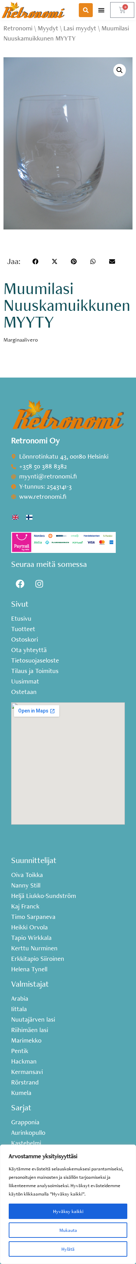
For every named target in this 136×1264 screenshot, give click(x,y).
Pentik (19, 1050)
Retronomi (17, 28)
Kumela (21, 1092)
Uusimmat (25, 681)
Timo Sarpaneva (33, 916)
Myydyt (48, 28)
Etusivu (21, 618)
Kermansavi (27, 1071)
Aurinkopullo (28, 1132)
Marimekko (26, 1040)
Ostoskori (24, 639)
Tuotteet (23, 629)
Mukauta (68, 1230)
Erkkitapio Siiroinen (37, 958)
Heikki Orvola (29, 927)
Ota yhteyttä (29, 649)
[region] (68, 1204)
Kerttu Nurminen (34, 948)
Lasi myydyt (79, 28)
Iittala (19, 1009)
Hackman (24, 1061)
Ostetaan (24, 691)
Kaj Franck (25, 906)
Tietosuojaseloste (35, 660)
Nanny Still (25, 885)
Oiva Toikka (27, 874)
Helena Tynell (29, 969)
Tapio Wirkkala (31, 937)
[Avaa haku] (86, 10)
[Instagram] (39, 584)
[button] (101, 10)
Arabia (19, 998)
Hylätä (68, 1249)
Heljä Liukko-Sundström (43, 895)
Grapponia (25, 1122)
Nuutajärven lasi (33, 1019)
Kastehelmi (26, 1143)
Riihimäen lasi (29, 1029)
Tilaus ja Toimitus (35, 670)
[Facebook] (20, 584)
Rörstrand (25, 1082)
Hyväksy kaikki (68, 1211)
